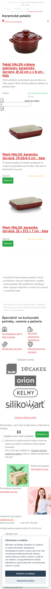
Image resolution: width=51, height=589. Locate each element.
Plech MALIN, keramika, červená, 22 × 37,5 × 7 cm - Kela (25, 229)
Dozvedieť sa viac (39, 469)
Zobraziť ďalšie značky (26, 417)
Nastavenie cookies (25, 581)
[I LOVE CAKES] (33, 369)
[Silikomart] (25, 404)
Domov (7, 9)
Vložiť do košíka (31, 101)
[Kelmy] (25, 392)
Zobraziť (8, 180)
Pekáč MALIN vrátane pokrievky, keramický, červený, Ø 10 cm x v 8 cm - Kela (23, 69)
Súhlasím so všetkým (25, 574)
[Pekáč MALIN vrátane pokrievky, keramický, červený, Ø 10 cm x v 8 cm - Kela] (26, 41)
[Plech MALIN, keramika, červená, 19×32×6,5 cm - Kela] (26, 132)
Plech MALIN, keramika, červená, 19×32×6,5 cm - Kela (23, 156)
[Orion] (25, 380)
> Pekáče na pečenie (15, 11)
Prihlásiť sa (42, 434)
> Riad (27, 9)
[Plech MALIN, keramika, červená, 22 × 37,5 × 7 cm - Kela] (26, 204)
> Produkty (17, 9)
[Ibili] (11, 369)
